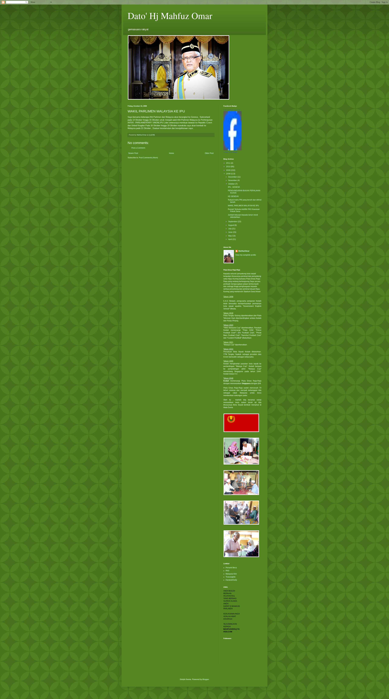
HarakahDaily (231, 580)
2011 (228, 163)
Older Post (209, 153)
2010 (228, 167)
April (230, 239)
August (231, 225)
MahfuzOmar (244, 251)
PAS (227, 571)
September (233, 221)
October (231, 184)
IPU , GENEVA (234, 187)
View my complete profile (245, 255)
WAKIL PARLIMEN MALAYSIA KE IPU (243, 206)
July (230, 229)
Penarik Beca (231, 568)
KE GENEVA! (233, 196)
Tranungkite (231, 577)
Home (171, 153)
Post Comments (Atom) (148, 158)
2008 (228, 174)
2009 (228, 170)
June (230, 232)
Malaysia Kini (231, 574)
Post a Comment (138, 148)
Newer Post (133, 153)
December (232, 177)
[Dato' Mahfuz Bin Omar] (232, 150)
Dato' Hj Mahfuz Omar (170, 15)
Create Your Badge (230, 152)
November (232, 180)
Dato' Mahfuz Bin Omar (232, 110)
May (230, 236)
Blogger (205, 679)
